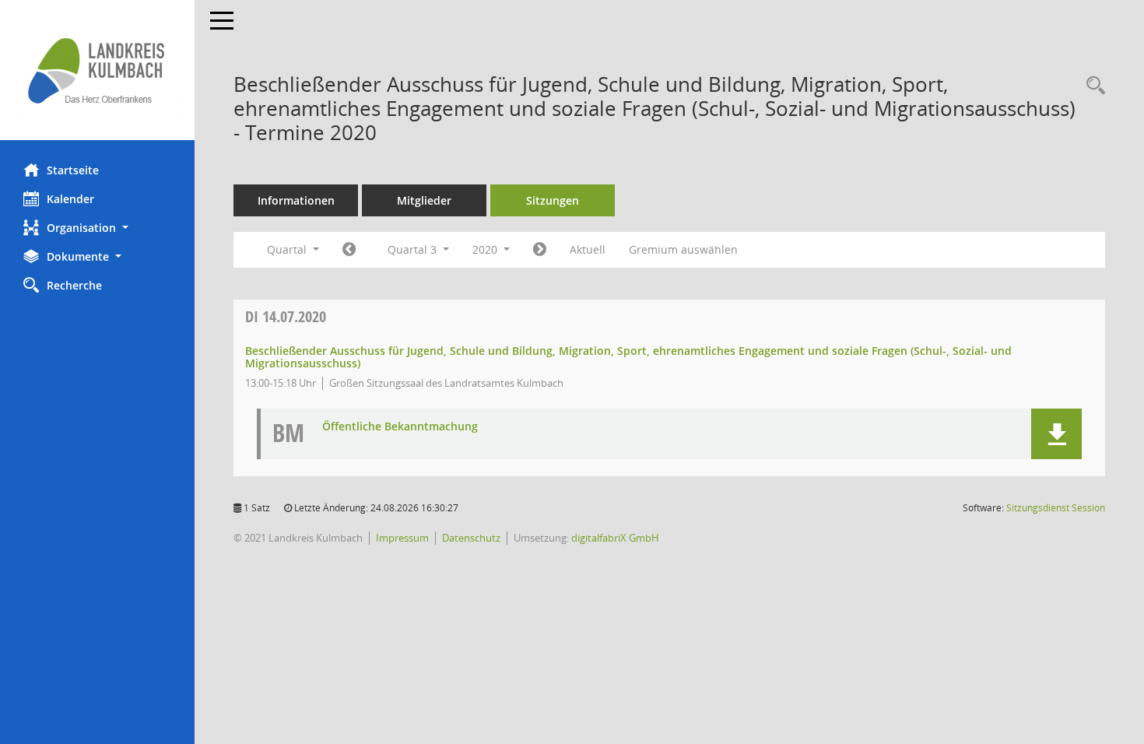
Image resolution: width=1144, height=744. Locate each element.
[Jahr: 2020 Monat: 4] (349, 250)
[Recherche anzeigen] (1092, 86)
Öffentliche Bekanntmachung (400, 426)
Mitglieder (424, 200)
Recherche (74, 285)
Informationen (296, 200)
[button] (97, 227)
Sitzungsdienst (1055, 507)
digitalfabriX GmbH (615, 538)
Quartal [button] (288, 249)
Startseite (73, 170)
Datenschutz (471, 538)
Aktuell (587, 249)
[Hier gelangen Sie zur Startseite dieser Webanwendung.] (97, 70)
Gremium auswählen (683, 249)
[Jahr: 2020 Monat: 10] (539, 250)
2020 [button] (486, 249)
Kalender (70, 198)
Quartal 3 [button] (414, 249)
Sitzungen (552, 200)
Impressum (402, 538)
